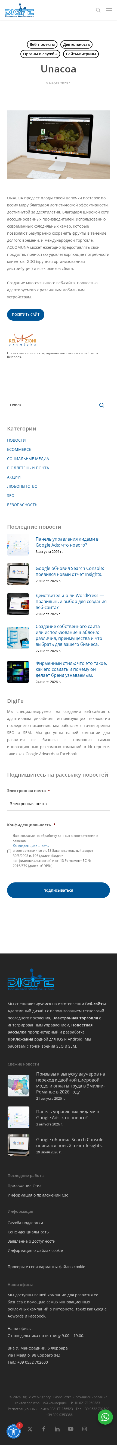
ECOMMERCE (19, 449)
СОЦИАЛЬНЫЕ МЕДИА (28, 458)
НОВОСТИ (16, 440)
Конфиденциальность (31, 824)
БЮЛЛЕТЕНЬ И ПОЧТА (28, 467)
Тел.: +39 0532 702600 (28, 1362)
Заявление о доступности (32, 1241)
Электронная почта (28, 790)
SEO (10, 495)
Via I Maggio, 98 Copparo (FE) (34, 1355)
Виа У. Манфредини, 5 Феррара (38, 1348)
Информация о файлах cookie (35, 1250)
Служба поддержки (25, 1222)
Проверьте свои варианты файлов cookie (46, 1266)
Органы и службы (40, 53)
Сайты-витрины (81, 53)
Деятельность (76, 44)
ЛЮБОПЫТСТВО (22, 486)
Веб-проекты (42, 44)
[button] (109, 10)
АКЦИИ (14, 477)
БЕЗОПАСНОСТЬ (22, 504)
